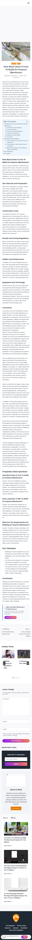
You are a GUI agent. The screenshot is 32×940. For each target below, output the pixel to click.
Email (5, 729)
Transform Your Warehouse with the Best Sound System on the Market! (15, 840)
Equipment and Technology (13, 135)
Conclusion (10, 136)
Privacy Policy (21, 925)
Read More (8, 845)
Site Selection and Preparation (14, 127)
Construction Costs (12, 129)
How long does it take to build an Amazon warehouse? (17, 145)
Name (5, 721)
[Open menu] (28, 3)
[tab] (14, 677)
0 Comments (16, 77)
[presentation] (8, 654)
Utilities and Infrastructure (13, 133)
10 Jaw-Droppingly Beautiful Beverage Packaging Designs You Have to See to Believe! (15, 896)
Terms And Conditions (16, 930)
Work (18, 63)
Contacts (15, 928)
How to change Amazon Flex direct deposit (24, 633)
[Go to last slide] (4, 663)
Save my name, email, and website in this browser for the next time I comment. (16, 734)
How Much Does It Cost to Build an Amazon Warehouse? (15, 124)
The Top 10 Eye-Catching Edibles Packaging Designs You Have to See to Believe (15, 868)
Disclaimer (24, 928)
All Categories (10, 925)
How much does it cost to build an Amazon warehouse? (17, 141)
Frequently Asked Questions (11, 138)
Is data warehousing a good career (8, 632)
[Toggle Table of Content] (26, 121)
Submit (16, 764)
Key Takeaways (8, 151)
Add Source (24, 937)
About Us (8, 928)
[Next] (28, 663)
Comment (6, 699)
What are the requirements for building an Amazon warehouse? (17, 148)
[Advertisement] (16, 23)
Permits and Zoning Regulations (15, 131)
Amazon (14, 63)
